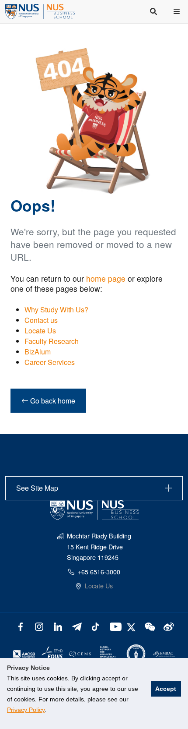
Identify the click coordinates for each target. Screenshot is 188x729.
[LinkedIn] (58, 626)
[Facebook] (20, 626)
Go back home (51, 401)
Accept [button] (165, 688)
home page (105, 278)
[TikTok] (95, 626)
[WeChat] (149, 626)
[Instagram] (39, 626)
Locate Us (40, 331)
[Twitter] (132, 626)
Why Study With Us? (56, 309)
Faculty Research (51, 341)
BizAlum (37, 352)
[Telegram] (77, 626)
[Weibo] (168, 626)
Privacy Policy (26, 709)
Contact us (41, 320)
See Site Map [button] (37, 488)
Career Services (49, 362)
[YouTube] (114, 626)
